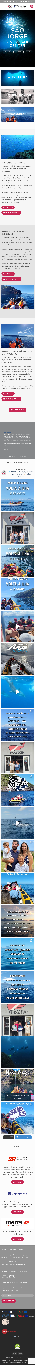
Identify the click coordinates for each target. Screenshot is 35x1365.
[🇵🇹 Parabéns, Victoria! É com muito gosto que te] (17, 757)
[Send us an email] (10, 1276)
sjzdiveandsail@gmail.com (15, 1264)
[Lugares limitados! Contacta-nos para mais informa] (17, 987)
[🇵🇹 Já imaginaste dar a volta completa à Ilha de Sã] (17, 888)
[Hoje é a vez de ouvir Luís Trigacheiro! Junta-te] (17, 954)
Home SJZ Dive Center (11, 1357)
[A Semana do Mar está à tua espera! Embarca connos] (17, 659)
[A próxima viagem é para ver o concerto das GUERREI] (17, 921)
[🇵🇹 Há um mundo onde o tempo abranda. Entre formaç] (17, 1052)
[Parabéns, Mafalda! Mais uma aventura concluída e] (17, 528)
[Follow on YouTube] (13, 1276)
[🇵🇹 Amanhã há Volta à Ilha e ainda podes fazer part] (17, 1085)
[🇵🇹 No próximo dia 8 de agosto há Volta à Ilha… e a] (17, 594)
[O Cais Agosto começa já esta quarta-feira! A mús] (17, 790)
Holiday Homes (25, 1357)
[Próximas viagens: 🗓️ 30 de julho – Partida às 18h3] (17, 725)
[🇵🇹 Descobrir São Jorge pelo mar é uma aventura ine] (17, 626)
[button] (2, 6)
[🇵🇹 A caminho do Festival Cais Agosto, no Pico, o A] (17, 692)
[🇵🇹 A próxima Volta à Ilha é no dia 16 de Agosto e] (17, 561)
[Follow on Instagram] (6, 1276)
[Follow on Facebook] (3, 1276)
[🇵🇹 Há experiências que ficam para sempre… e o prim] (17, 1020)
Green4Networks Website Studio (22, 1362)
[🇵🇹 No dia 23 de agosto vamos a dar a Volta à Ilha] (17, 495)
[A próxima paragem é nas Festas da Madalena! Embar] (17, 1118)
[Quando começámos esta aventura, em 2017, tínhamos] (17, 856)
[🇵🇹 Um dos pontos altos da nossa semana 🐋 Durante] (17, 823)
